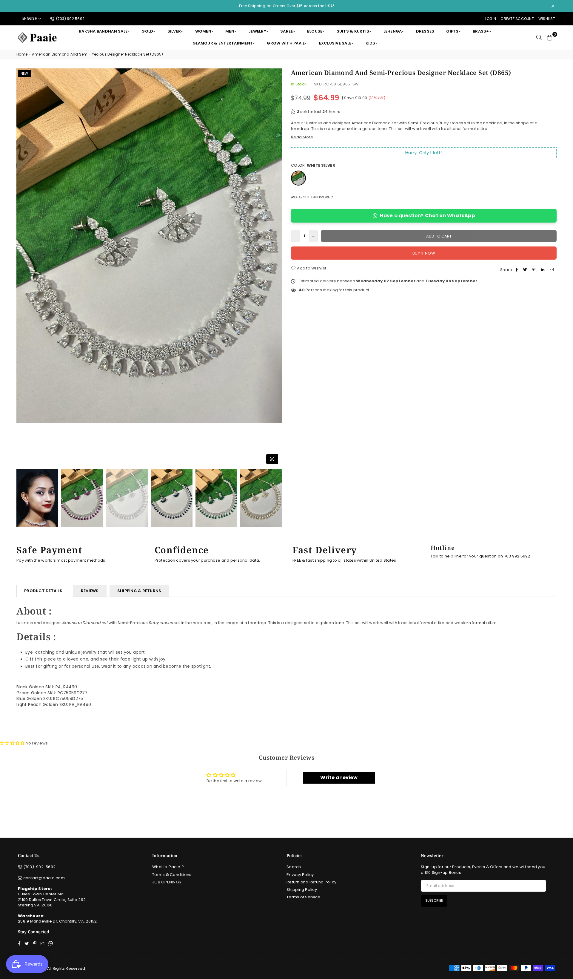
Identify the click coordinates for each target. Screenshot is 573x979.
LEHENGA (392, 31)
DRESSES (425, 31)
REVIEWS (90, 591)
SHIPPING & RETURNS (139, 591)
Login (490, 18)
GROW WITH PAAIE (286, 43)
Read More (302, 137)
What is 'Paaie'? (168, 867)
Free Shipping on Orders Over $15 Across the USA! (286, 5)
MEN (229, 31)
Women (203, 31)
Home (21, 54)
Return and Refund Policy (311, 882)
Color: (313, 165)
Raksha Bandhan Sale (103, 31)
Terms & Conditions (172, 874)
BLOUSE (315, 31)
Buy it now (423, 253)
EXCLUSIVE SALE (335, 43)
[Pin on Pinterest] (534, 269)
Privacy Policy (300, 874)
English (29, 18)
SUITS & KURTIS (353, 31)
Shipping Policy (301, 889)
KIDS (370, 43)
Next (277, 268)
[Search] (539, 37)
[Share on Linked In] (543, 269)
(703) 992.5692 (69, 18)
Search (293, 867)
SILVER (174, 31)
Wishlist (546, 18)
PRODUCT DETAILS (43, 591)
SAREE (286, 31)
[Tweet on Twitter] (526, 269)
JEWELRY (257, 31)
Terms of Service (303, 897)
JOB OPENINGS (166, 882)
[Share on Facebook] (517, 269)
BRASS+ (481, 31)
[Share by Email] (552, 269)
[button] (13, 743)
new (24, 73)
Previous (21, 268)
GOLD (147, 31)
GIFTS (452, 31)
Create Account (517, 18)
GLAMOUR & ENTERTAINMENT (222, 43)
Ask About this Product (313, 197)
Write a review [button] (339, 777)
